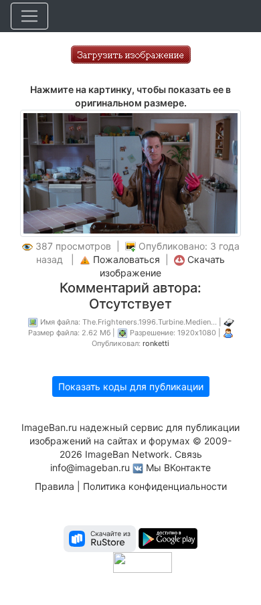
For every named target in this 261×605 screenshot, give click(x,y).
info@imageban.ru (90, 467)
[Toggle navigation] (29, 16)
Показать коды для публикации (130, 386)
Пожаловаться (126, 259)
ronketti (156, 343)
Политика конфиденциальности (155, 486)
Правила (54, 486)
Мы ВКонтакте (178, 467)
